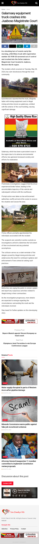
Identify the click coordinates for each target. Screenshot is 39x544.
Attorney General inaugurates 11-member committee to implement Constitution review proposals (19, 463)
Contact (23, 529)
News (8, 9)
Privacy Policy (14, 529)
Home (3, 9)
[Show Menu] (3, 3)
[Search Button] (36, 3)
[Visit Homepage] (19, 3)
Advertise (5, 529)
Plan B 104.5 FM (10, 518)
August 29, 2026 (6, 393)
